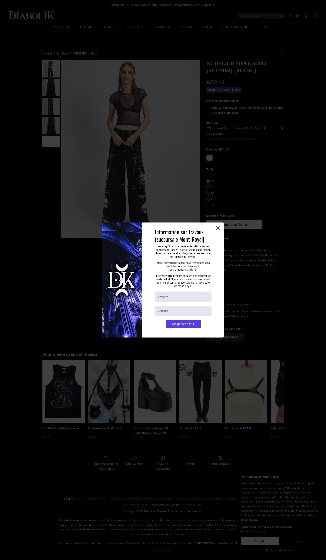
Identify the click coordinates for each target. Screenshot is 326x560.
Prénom (163, 296)
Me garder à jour (183, 324)
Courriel (164, 310)
